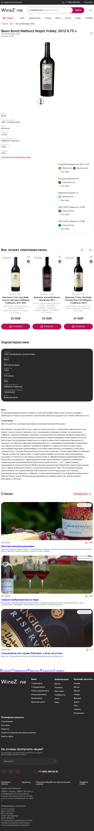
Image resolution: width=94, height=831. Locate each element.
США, (3, 122)
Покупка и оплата (5, 783)
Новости (5, 729)
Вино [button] (22, 18)
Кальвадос (79, 713)
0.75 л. (4, 153)
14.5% (3, 147)
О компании (6, 722)
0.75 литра (9, 376)
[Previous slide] (82, 250)
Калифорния (15, 354)
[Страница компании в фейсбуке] (11, 772)
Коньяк (77, 683)
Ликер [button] (78, 18)
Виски (76, 687)
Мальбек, (19, 308)
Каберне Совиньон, (12, 311)
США (5, 306)
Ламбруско (60, 695)
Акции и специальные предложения (18, 733)
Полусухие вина (38, 694)
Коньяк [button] (48, 18)
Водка (77, 691)
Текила (77, 709)
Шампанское (61, 679)
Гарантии (26, 782)
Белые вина (36, 698)
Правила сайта (84, 783)
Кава (57, 702)
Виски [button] (58, 18)
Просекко (59, 691)
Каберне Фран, (41, 310)
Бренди (77, 698)
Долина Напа (13, 122)
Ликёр (77, 694)
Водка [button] (68, 18)
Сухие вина (9, 392)
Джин (76, 702)
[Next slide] (90, 250)
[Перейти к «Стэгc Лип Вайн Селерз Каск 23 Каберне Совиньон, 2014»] (78, 274)
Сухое (4, 135)
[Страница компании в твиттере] (18, 772)
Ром (75, 706)
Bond (3, 116)
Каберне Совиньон (10, 141)
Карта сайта (7, 736)
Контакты (5, 725)
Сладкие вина (38, 687)
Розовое (59, 688)
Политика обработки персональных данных (53, 783)
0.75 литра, (16, 313)
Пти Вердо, (54, 310)
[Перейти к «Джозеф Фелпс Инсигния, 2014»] (46, 274)
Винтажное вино (11, 365)
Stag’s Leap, (13, 306)
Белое (57, 684)
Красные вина (10, 397)
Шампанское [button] (35, 18)
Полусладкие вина (40, 691)
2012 (6, 381)
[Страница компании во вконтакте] (4, 772)
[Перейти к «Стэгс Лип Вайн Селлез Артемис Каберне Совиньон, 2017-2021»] (15, 274)
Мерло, (25, 311)
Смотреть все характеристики (16, 157)
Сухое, (11, 308)
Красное (5, 128)
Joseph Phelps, (44, 303)
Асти (57, 699)
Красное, (23, 306)
